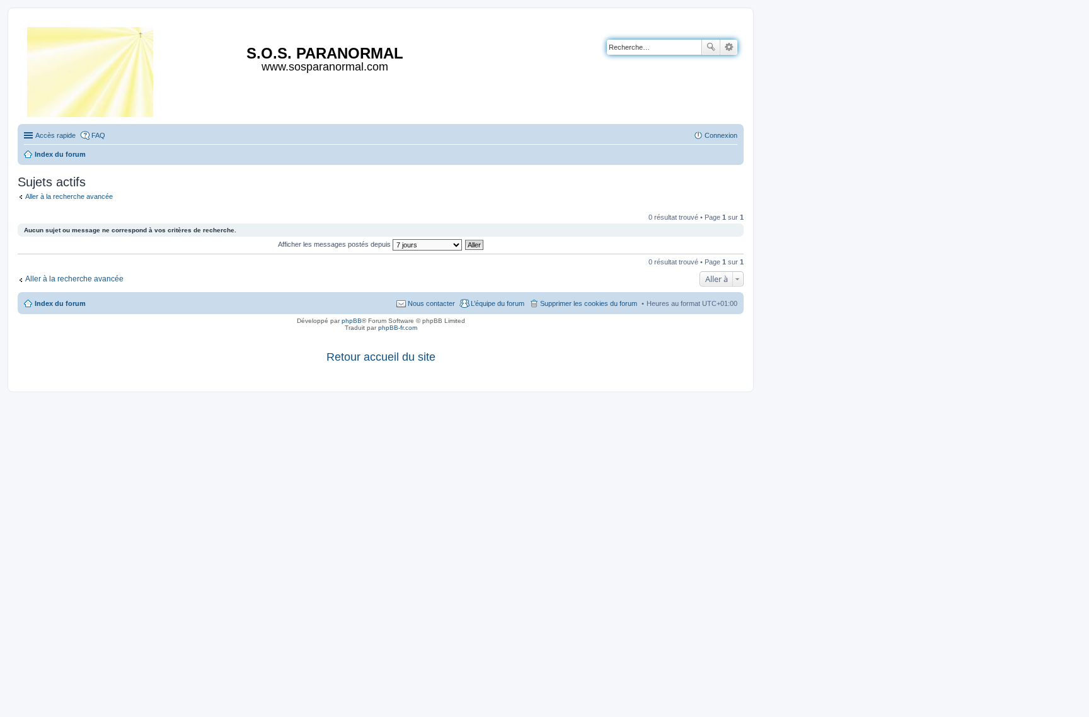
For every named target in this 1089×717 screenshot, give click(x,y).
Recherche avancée (728, 47)
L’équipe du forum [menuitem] (497, 303)
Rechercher (710, 47)
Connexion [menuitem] (721, 135)
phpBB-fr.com (397, 327)
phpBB (352, 320)
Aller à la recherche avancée (69, 196)
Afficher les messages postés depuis (335, 244)
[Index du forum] (91, 69)
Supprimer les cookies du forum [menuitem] (588, 303)
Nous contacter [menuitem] (431, 303)
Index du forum (60, 303)
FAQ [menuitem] (98, 135)
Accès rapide (55, 135)
